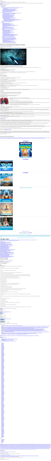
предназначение (3, 445)
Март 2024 (2, 358)
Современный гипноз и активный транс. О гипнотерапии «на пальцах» (11, 19)
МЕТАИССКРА (35, 445)
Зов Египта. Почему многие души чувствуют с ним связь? (28, 327)
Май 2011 (2, 437)
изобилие (16, 447)
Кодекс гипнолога (5, 8)
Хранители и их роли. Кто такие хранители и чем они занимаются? (9, 17)
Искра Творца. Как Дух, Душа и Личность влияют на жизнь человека (10, 29)
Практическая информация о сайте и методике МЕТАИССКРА (9, 42)
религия (1, 446)
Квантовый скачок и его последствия (9, 331)
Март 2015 (2, 416)
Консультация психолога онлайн (6, 14)
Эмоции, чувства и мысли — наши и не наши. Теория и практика (13, 325)
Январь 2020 (2, 385)
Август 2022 (2, 368)
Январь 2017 (2, 404)
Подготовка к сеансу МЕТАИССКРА (6, 18)
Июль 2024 (2, 356)
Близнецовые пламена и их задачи (15, 137)
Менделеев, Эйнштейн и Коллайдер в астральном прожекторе (24, 330)
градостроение (19, 446)
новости (38, 446)
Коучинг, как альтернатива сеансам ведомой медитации (8, 15)
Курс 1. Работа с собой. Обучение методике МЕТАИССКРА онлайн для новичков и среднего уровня (13, 7)
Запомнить (2, 312)
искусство (6, 447)
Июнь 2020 (2, 382)
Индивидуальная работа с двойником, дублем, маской (8, 16)
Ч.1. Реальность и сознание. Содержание (7, 30)
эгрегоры (46, 445)
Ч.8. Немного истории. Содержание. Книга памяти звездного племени (10, 34)
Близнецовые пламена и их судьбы (41, 137)
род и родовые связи (24, 445)
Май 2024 (2, 357)
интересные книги (33, 446)
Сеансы (25, 231)
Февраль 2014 (2, 423)
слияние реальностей (39, 445)
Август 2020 (2, 381)
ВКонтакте (25, 232)
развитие (8, 447)
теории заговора (16, 446)
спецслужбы (27, 446)
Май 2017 (2, 402)
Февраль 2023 (2, 365)
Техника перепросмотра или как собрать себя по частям (8, 28)
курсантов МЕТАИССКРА (4, 117)
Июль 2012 (2, 433)
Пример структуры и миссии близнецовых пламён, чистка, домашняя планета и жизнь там (28, 137)
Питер (23, 447)
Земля (15, 445)
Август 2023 (2, 362)
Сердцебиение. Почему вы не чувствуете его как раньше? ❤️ (7, 339)
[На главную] (1, 3)
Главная (1, 456)
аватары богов (32, 445)
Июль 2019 (2, 388)
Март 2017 (2, 403)
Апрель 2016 (2, 409)
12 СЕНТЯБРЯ (25, 141)
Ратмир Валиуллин (3, 327)
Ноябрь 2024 (2, 354)
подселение (7, 446)
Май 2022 (2, 370)
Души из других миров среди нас (22, 333)
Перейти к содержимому (2, 1)
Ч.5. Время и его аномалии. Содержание (7, 32)
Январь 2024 (2, 359)
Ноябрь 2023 (2, 360)
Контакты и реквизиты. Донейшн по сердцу (7, 21)
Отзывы (10, 456)
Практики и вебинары (3, 6)
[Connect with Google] (4, 261)
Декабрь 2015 (2, 411)
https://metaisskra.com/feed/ (4, 337)
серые (29, 446)
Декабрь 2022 (2, 366)
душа (16, 445)
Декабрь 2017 (2, 398)
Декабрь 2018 (2, 392)
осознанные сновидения (36, 447)
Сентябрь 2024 (2, 355)
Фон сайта (6, 459)
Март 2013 (2, 429)
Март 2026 (2, 345)
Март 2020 (2, 384)
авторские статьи (12, 445)
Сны (28, 446)
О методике (2, 440)
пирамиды (29, 447)
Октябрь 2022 (2, 367)
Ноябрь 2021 (2, 373)
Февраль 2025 (2, 352)
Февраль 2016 (2, 410)
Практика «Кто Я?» (5, 26)
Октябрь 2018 (2, 393)
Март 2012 (2, 435)
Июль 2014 (2, 420)
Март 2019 (2, 390)
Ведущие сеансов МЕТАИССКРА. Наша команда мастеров (10, 13)
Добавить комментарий (9, 240)
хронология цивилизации (41, 447)
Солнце (30, 447)
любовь (9, 446)
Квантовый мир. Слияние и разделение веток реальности (8, 36)
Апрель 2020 (2, 383)
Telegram (20, 232)
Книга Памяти (15, 456)
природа (44, 446)
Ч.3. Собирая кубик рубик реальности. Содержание (8, 31)
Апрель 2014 (2, 422)
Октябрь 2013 (2, 425)
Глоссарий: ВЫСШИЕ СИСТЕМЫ (7, 129)
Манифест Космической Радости (6, 23)
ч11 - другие (9, 445)
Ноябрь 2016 (2, 405)
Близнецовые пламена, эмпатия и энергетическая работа (6, 137)
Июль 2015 (2, 414)
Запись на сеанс (3, 12)
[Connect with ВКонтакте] (8, 261)
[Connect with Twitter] (6, 261)
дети (44, 445)
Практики (23, 231)
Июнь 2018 (2, 395)
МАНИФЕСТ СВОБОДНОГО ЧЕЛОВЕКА (7, 24)
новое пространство (41, 446)
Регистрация (1, 309)
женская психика (11, 446)
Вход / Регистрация (4, 5)
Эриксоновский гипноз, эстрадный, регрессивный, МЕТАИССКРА (9, 38)
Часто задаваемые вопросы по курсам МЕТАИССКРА (8, 11)
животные (11, 447)
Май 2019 (2, 389)
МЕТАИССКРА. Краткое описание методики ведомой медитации (9, 37)
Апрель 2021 (2, 377)
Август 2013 (2, 426)
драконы (49, 446)
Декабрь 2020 (2, 379)
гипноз (17, 445)
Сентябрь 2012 (2, 432)
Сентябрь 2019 (2, 387)
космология (13, 447)
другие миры (48, 446)
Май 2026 (2, 344)
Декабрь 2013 (2, 424)
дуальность (14, 446)
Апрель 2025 (2, 351)
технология (22, 447)
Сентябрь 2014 (2, 419)
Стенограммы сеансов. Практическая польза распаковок (9, 20)
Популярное (2, 441)
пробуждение (3, 446)
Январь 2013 (2, 430)
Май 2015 (2, 415)
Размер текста (1, 459)
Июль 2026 (2, 343)
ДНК (5, 446)
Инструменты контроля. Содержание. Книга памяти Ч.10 (8, 35)
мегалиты (50, 445)
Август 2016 (2, 407)
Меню (1, 5)
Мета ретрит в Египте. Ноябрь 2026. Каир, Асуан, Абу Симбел (25, 329)
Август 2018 (2, 394)
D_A (1, 325)
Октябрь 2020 (2, 380)
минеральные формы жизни (23, 446)
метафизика (42, 445)
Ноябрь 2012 (2, 431)
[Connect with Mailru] (10, 261)
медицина (48, 445)
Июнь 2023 (2, 363)
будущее (10, 447)
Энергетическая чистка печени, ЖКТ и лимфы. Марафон (7, 340)
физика (31, 446)
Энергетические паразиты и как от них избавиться (8, 27)
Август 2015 (2, 413)
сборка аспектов (20, 445)
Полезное (2, 22)
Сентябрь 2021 (2, 374)
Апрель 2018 (2, 396)
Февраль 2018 (2, 397)
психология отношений (26, 447)
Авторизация (1, 313)
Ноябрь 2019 (2, 386)
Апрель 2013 (2, 428)
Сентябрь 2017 (2, 400)
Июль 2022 (2, 369)
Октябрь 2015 (2, 412)
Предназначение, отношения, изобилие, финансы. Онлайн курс (9, 9)
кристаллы (6, 445)
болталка (17, 447)
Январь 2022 (2, 372)
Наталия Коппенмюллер (3, 333)
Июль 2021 (2, 375)
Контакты (18, 456)
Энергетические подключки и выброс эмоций (7, 41)
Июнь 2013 (2, 427)
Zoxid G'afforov (2, 330)
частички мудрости (48, 447)
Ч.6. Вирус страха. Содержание (6, 33)
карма (1, 445)
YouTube (29, 232)
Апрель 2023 (2, 364)
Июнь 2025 (2, 350)
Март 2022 (2, 371)
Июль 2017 (2, 401)
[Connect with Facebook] (1, 261)
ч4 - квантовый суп (32, 447)
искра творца (36, 446)
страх (43, 446)
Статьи (3, 46)
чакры (5, 447)
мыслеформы (20, 447)
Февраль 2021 (2, 378)
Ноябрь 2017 (2, 399)
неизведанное (3, 447)
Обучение (28, 231)
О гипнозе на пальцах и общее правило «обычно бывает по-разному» (10, 39)
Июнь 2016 (2, 408)
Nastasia (2, 328)
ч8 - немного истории (28, 445)
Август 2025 (2, 349)
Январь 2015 (2, 417)
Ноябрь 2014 (2, 418)
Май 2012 (2, 434)
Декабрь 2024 (2, 353)
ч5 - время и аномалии (45, 447)
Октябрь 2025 (2, 348)
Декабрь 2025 (2, 347)
